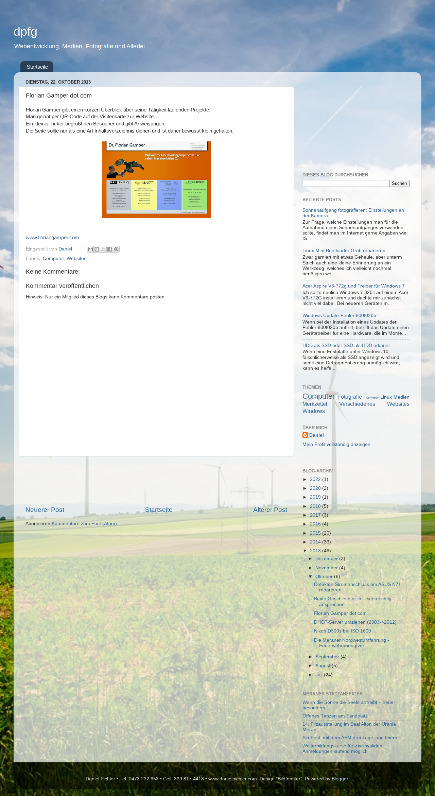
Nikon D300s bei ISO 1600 (342, 631)
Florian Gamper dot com (340, 613)
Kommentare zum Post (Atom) (84, 523)
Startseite (37, 67)
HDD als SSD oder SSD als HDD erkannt (346, 345)
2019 (316, 497)
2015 (316, 533)
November (327, 567)
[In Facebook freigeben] (109, 249)
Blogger (340, 778)
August (323, 665)
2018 (316, 506)
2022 (316, 479)
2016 (316, 523)
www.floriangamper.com (52, 237)
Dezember (327, 558)
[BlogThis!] (96, 249)
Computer (53, 258)
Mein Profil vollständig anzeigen (336, 444)
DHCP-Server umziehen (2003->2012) (355, 622)
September (328, 656)
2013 (316, 550)
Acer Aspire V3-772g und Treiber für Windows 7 (353, 286)
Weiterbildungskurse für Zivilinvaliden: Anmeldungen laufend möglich (343, 748)
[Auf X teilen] (103, 249)
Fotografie (349, 397)
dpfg (25, 31)
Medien (402, 397)
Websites (76, 258)
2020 (316, 488)
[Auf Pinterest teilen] (116, 249)
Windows (313, 411)
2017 (316, 515)
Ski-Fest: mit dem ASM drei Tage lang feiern (349, 737)
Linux (386, 397)
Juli (319, 674)
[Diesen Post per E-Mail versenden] (90, 249)
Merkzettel (314, 404)
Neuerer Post (44, 509)
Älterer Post (270, 509)
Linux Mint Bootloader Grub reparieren (343, 250)
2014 (316, 541)
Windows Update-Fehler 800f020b (339, 315)
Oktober (324, 576)
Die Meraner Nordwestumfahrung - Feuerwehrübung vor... (351, 643)
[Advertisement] (156, 481)
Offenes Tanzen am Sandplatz (335, 716)
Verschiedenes (357, 404)
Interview (371, 397)
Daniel (316, 435)
